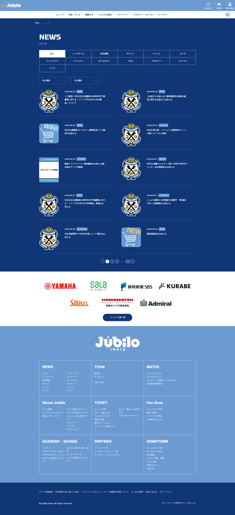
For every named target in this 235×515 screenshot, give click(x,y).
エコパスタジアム (154, 377)
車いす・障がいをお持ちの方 (129, 410)
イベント (157, 54)
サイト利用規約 (46, 492)
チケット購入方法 (102, 413)
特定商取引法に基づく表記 (67, 492)
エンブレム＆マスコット (53, 413)
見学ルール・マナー (51, 416)
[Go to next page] (132, 261)
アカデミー (157, 61)
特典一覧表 (151, 413)
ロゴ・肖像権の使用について (116, 492)
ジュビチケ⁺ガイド (102, 416)
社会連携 (150, 455)
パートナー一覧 (101, 448)
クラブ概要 (47, 409)
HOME (37, 23)
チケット (131, 54)
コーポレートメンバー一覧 (106, 451)
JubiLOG (150, 468)
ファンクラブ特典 (154, 416)
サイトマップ (165, 492)
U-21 (130, 61)
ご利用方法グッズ (154, 419)
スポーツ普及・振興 (155, 458)
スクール (183, 61)
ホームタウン (104, 61)
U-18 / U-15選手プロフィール (53, 459)
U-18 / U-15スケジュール (53, 455)
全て (52, 54)
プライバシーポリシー (91, 492)
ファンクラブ (52, 61)
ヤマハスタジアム (154, 373)
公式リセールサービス (128, 416)
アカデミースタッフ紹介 (53, 451)
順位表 (97, 373)
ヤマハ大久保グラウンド (77, 413)
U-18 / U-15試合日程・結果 (77, 449)
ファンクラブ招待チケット (105, 427)
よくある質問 (137, 492)
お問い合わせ (151, 492)
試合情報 (104, 54)
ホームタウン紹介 (154, 451)
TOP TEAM (99, 382)
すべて (45, 373)
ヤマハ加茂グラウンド (76, 409)
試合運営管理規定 (154, 384)
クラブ (52, 68)
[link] (47, 23)
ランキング (99, 377)
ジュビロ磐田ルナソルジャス (77, 459)
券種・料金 (99, 419)
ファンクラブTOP (154, 409)
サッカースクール (74, 454)
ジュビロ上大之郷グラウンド (77, 417)
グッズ (183, 54)
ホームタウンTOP (154, 448)
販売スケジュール (102, 423)
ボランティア (72, 422)
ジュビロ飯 (151, 462)
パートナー (78, 61)
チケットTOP (100, 409)
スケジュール (72, 429)
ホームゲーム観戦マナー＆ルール (161, 380)
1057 (127, 261)
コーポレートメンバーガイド (107, 455)
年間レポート (152, 465)
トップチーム (78, 54)
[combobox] (54, 80)
